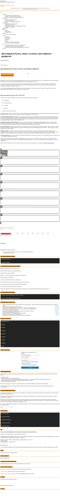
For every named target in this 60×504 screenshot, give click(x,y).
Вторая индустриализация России (7, 6)
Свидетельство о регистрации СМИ (12, 43)
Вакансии (7, 36)
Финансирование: (24, 360)
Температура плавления (6, 419)
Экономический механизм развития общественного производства (13, 284)
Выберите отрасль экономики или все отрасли (28, 353)
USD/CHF (3, 330)
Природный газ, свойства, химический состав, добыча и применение (17, 315)
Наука (4, 29)
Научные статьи (8, 32)
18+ (3, 44)
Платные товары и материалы (11, 19)
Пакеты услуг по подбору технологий (12, 21)
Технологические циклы (6, 259)
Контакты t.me (8, 37)
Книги (6, 30)
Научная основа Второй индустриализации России (10, 270)
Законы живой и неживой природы (7, 273)
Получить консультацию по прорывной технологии (15, 26)
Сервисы (2, 502)
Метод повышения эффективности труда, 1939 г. (11, 298)
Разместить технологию (10, 27)
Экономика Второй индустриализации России (14, 17)
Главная (4, 14)
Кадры (4, 33)
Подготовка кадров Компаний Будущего (11, 311)
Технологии (5, 22)
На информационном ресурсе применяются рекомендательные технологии (15, 463)
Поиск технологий (25, 357)
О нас (4, 35)
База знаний (5, 28)
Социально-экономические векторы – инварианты (10, 279)
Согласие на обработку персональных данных (14, 46)
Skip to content (3, 0)
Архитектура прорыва (6, 262)
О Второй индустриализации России (12, 15)
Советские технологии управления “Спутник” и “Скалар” (13, 295)
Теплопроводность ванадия (9, 252)
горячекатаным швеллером (48, 142)
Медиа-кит (7, 39)
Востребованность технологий (11, 23)
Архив (4, 48)
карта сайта (3, 243)
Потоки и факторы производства (7, 277)
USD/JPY (3, 324)
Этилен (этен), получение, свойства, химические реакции (14, 313)
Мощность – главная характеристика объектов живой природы (13, 275)
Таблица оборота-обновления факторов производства (11, 286)
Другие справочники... (6, 425)
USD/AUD (3, 327)
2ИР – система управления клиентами (10, 309)
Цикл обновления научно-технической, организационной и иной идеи (14, 282)
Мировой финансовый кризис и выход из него (9, 268)
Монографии (7, 31)
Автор (6, 65)
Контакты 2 (7, 38)
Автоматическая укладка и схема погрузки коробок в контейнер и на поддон (18, 310)
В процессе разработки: (26, 363)
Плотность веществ (5, 413)
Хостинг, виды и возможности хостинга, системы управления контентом (18, 251)
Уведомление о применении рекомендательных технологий (17, 47)
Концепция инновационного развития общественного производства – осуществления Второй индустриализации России (24, 288)
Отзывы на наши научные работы (12, 41)
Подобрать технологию (10, 24)
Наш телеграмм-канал (4, 458)
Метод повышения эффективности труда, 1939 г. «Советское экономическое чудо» (19, 307)
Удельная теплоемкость (6, 422)
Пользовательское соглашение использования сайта (15, 45)
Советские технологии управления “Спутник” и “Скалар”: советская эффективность (20, 308)
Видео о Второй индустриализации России (9, 452)
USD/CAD (3, 336)
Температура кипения (6, 416)
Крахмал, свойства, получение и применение (12, 314)
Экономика (2, 491)
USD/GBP (3, 333)
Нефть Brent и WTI (5, 321)
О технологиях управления (10, 34)
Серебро (3, 339)
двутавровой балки (10, 88)
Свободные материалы (9, 20)
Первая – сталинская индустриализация (13, 16)
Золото (3, 346)
